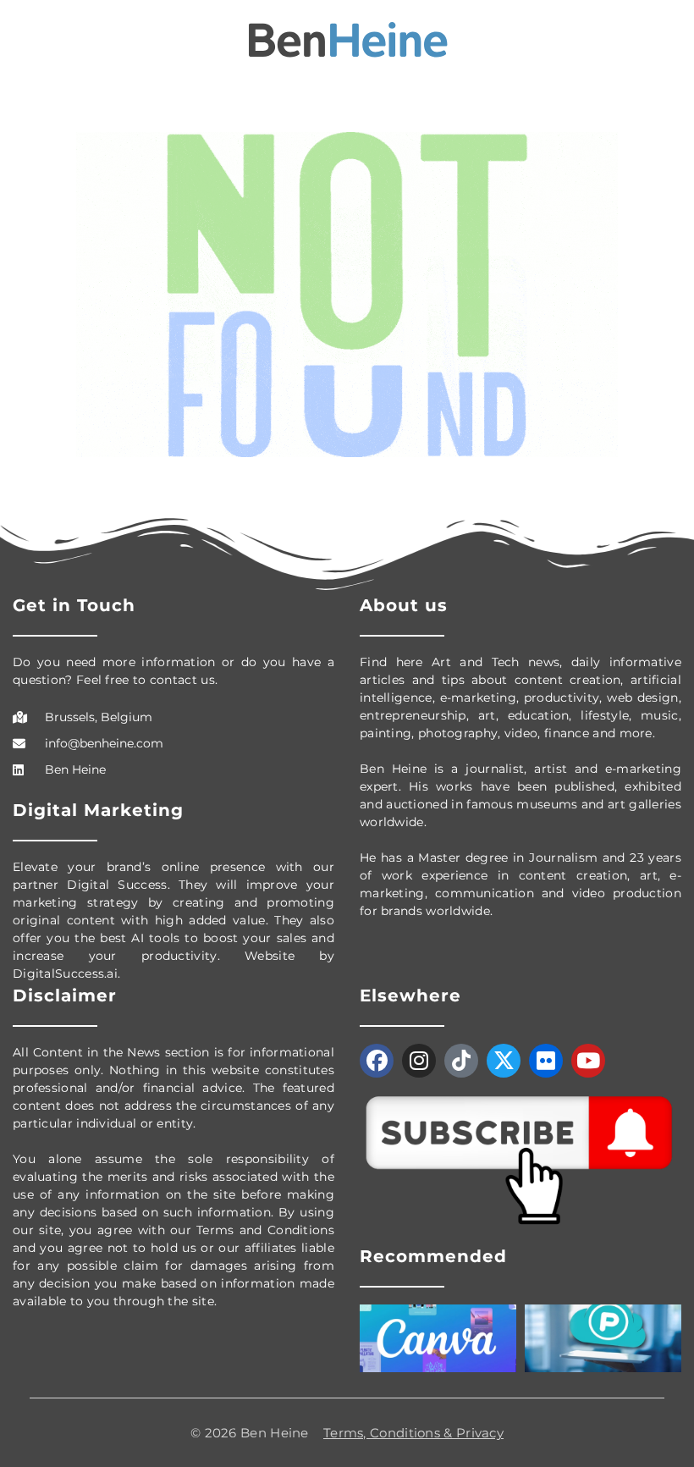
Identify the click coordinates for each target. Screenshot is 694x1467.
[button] (24, 41)
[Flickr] (546, 1061)
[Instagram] (419, 1061)
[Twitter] (503, 1061)
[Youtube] (588, 1061)
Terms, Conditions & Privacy (413, 1433)
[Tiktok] (461, 1061)
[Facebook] (377, 1061)
